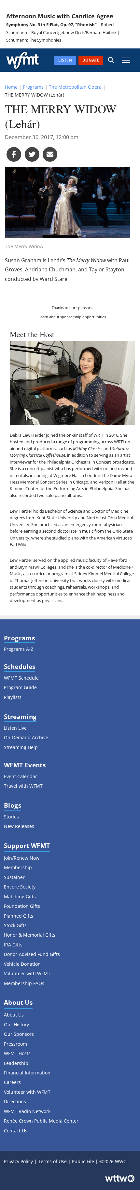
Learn (43, 316)
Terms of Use (52, 1161)
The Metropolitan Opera (75, 87)
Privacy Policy (18, 1161)
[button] (111, 60)
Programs (33, 87)
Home (11, 87)
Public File (83, 1161)
